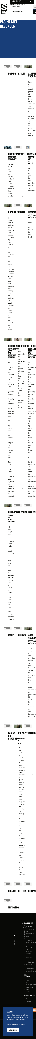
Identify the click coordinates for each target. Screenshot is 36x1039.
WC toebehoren (26, 950)
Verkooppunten (26, 985)
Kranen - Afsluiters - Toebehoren (26, 958)
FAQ (26, 999)
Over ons (26, 981)
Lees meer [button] (21, 1024)
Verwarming (26, 929)
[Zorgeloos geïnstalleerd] (4, 9)
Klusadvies (26, 987)
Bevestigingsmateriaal (26, 971)
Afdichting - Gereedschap (26, 967)
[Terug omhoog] (24, 925)
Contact (26, 1001)
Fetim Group (26, 990)
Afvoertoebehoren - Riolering (26, 945)
